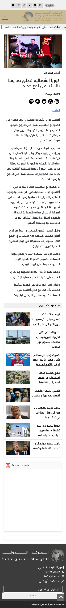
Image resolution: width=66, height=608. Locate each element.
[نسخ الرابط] (37, 101)
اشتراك (33, 595)
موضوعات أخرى (49, 305)
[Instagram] (24, 5)
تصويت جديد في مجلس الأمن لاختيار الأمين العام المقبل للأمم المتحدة (46, 359)
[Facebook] (35, 5)
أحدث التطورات (52, 72)
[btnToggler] (5, 17)
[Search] (40, 5)
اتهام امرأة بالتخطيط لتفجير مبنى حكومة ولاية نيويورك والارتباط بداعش (46, 319)
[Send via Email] (31, 101)
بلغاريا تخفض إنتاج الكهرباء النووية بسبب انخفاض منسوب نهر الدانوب (48, 339)
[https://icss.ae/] (33, 556)
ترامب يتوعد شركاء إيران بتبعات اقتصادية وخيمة (46, 446)
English (50, 5)
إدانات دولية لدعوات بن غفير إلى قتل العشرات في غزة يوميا (47, 412)
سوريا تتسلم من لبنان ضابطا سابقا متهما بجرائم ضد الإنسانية (48, 430)
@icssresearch (20, 465)
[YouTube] (13, 5)
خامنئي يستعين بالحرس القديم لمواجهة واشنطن (46, 393)
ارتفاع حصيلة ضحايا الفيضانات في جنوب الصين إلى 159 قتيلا (48, 377)
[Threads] (18, 5)
